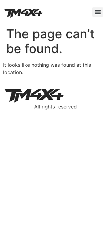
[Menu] (97, 12)
